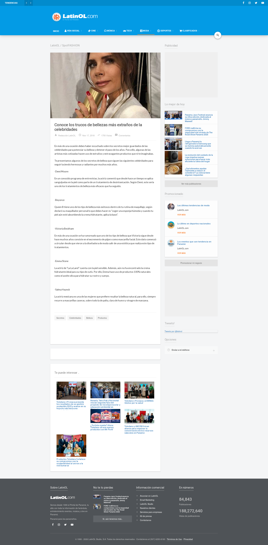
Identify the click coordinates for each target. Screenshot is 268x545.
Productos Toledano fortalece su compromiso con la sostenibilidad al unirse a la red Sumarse (71, 462)
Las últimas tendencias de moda (193, 205)
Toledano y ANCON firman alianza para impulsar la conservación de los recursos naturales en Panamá (139, 429)
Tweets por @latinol (173, 331)
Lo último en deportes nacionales (193, 223)
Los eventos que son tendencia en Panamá (194, 242)
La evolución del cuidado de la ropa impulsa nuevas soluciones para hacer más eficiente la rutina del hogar (199, 158)
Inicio (56, 31)
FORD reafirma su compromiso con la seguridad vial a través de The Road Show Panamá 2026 (198, 131)
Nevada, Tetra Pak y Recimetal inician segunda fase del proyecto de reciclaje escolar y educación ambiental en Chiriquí (105, 404)
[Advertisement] (167, 15)
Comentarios (122, 135)
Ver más (181, 214)
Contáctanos (145, 520)
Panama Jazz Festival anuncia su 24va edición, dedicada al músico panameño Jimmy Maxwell (199, 118)
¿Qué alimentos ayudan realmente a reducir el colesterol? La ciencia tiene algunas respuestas (197, 171)
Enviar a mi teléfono (181, 349)
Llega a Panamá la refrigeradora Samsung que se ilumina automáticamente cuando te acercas (198, 144)
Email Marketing (147, 499)
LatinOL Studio (146, 504)
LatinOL (55, 45)
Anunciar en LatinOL (149, 495)
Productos (102, 317)
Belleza (89, 317)
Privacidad (188, 539)
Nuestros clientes (147, 508)
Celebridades (75, 317)
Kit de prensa (146, 516)
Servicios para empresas (151, 512)
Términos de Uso (174, 539)
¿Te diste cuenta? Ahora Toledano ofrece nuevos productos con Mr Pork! (102, 427)
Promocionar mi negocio (191, 263)
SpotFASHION (71, 45)
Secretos (60, 317)
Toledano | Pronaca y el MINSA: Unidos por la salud (139, 402)
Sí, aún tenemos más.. (113, 518)
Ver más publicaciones (191, 183)
